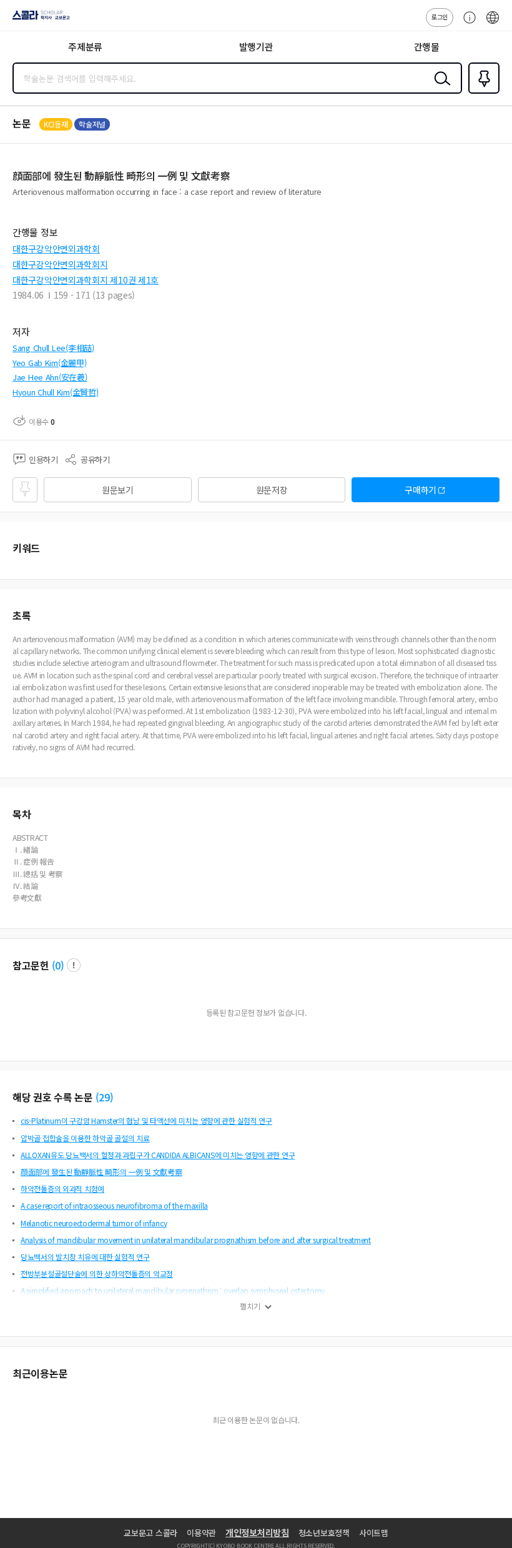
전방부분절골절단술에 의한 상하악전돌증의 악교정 (97, 1273)
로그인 (439, 16)
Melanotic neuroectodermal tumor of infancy (94, 1223)
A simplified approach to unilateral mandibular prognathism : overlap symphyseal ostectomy (173, 1290)
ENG (493, 23)
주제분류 (85, 46)
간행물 (427, 46)
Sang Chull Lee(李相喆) (53, 348)
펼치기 (250, 1306)
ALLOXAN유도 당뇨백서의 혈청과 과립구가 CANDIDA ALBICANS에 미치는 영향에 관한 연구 (158, 1154)
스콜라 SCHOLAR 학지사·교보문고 (38, 19)
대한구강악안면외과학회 (56, 248)
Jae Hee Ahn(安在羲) (49, 377)
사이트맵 (373, 1533)
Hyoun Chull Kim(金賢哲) (55, 392)
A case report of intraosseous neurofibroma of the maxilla (114, 1205)
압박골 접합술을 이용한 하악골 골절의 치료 (85, 1138)
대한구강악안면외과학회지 (60, 264)
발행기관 (256, 46)
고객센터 (466, 23)
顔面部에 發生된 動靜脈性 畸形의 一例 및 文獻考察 (101, 1171)
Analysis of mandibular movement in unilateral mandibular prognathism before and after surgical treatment (196, 1239)
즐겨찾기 (481, 92)
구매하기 (420, 490)
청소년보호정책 (324, 1533)
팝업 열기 (74, 965)
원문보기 (118, 490)
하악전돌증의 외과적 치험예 (62, 1188)
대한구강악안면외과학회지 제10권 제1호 (85, 280)
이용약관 (201, 1533)
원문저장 (272, 490)
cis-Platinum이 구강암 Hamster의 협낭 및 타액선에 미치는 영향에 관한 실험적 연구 (146, 1120)
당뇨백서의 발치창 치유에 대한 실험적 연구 (85, 1256)
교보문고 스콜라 (150, 1533)
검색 (439, 88)
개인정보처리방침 (257, 1532)
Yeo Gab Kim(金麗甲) (49, 363)
